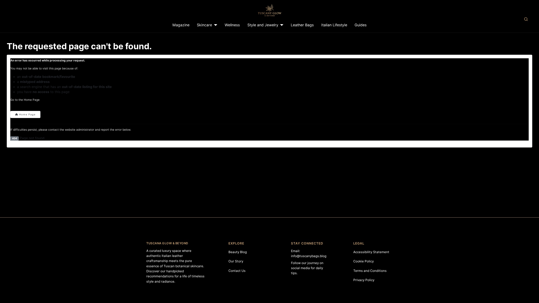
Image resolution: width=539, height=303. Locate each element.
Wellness (232, 25)
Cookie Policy (363, 261)
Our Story (235, 261)
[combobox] (526, 19)
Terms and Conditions (370, 271)
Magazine (180, 25)
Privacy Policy (363, 280)
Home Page (27, 114)
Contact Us (236, 271)
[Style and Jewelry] (281, 25)
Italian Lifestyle (334, 25)
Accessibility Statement (371, 252)
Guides (361, 25)
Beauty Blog (237, 252)
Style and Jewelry (262, 25)
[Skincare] (214, 25)
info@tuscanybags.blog (308, 256)
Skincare (204, 25)
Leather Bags (302, 25)
